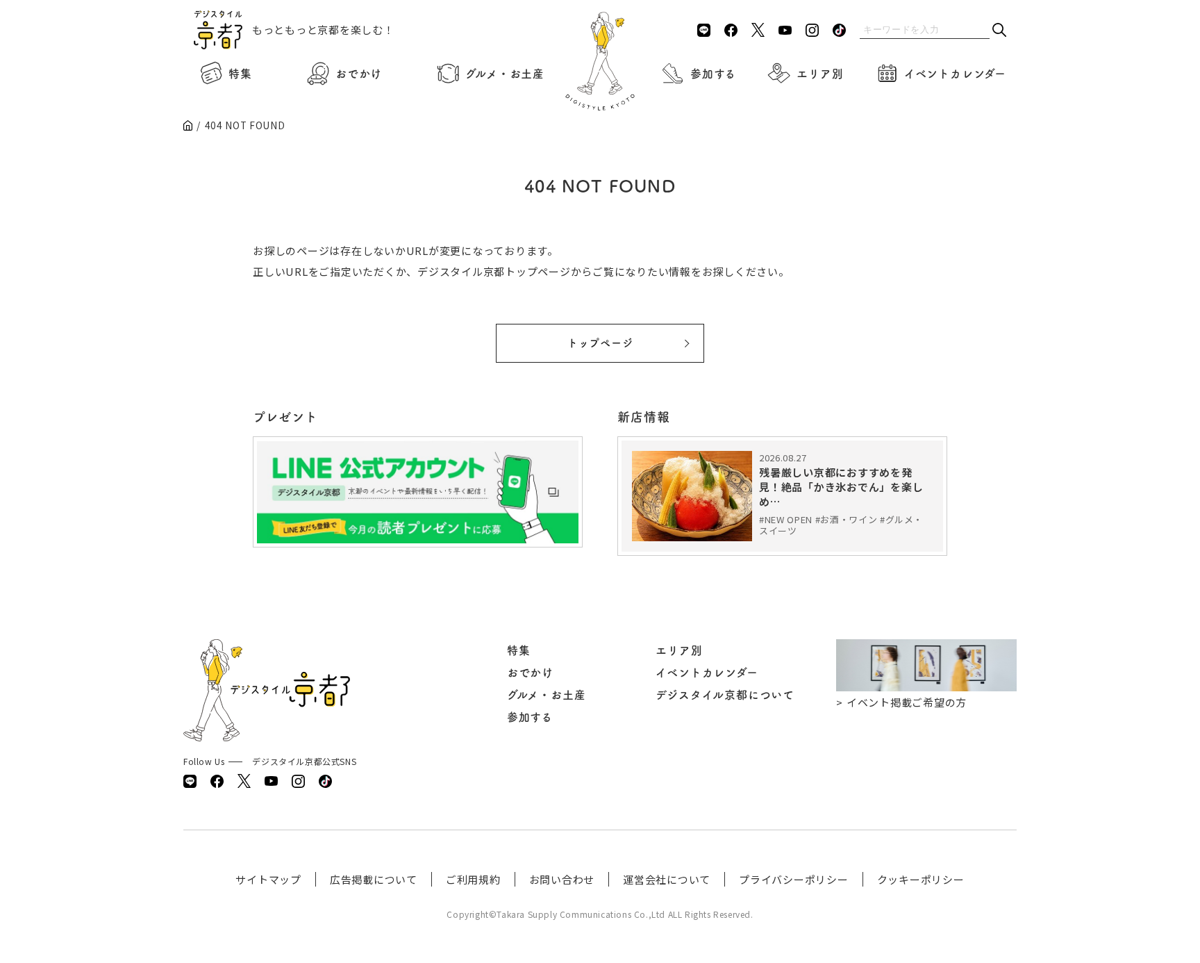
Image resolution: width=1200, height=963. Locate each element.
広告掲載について (373, 879)
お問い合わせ (562, 879)
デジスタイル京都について (725, 694)
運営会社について (666, 879)
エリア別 (820, 73)
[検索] (999, 31)
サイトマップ (268, 879)
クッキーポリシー (921, 879)
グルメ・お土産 (504, 73)
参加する (713, 73)
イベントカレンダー (955, 73)
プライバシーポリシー (794, 879)
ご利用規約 (473, 879)
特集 (240, 73)
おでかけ (358, 73)
